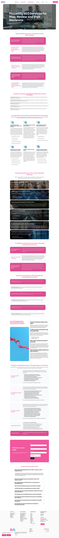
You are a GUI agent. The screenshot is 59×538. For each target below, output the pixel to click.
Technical (11, 516)
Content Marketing (23, 514)
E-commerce (12, 517)
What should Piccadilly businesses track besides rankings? (28, 485)
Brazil (31, 516)
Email (31, 447)
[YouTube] (16, 535)
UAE (31, 514)
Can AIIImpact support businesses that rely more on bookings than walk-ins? (28, 497)
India (31, 517)
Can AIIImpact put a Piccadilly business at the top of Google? (28, 494)
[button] (29, 470)
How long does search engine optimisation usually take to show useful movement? (29, 491)
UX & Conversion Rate (23, 513)
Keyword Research (12, 513)
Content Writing (12, 514)
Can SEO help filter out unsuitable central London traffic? (27, 488)
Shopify (21, 520)
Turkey (31, 521)
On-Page (11, 515)
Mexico (31, 520)
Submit (32, 458)
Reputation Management (23, 518)
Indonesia (31, 519)
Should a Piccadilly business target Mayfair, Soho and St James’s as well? (27, 479)
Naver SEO (42, 514)
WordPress (21, 519)
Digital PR (21, 517)
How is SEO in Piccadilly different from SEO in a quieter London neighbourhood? (28, 470)
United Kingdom (32, 523)
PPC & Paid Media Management (22, 515)
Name (31, 443)
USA (31, 513)
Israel (31, 522)
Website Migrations (23, 516)
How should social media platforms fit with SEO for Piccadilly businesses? (28, 501)
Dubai (31, 515)
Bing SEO (42, 515)
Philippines (31, 518)
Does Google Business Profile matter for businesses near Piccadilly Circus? (27, 483)
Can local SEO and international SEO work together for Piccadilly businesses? (27, 504)
